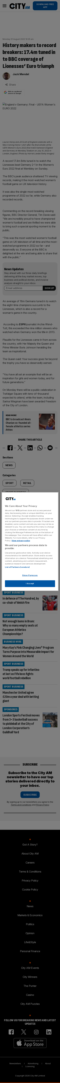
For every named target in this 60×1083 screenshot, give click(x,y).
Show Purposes (30, 575)
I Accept (30, 583)
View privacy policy (21, 540)
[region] (29, 541)
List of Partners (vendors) (17, 567)
